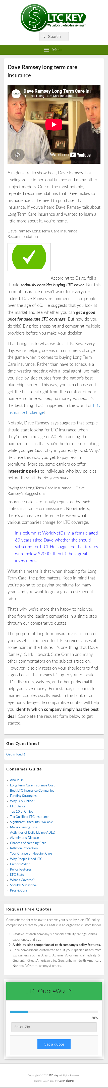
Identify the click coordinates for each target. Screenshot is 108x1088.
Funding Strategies (23, 796)
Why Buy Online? (22, 801)
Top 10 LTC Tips (21, 811)
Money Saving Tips (23, 827)
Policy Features (21, 869)
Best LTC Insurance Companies (32, 790)
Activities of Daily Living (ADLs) (32, 832)
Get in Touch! (15, 754)
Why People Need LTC (26, 859)
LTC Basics (17, 806)
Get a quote (54, 1044)
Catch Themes (66, 1081)
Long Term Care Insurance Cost (32, 785)
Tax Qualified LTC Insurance (29, 817)
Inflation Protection (24, 848)
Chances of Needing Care (28, 843)
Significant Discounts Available (31, 822)
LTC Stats (17, 875)
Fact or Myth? (20, 864)
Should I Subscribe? (23, 885)
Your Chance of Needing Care (31, 853)
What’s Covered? (22, 880)
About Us (17, 780)
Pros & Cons (19, 890)
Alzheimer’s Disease (24, 838)
